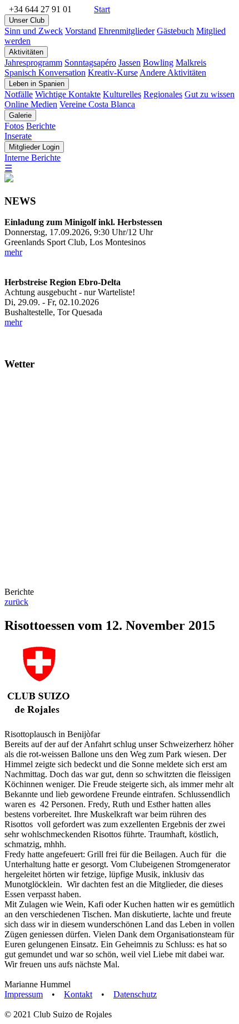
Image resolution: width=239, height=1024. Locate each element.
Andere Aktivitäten (173, 72)
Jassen (129, 62)
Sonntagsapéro (90, 62)
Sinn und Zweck (33, 31)
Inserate (18, 136)
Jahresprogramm (33, 62)
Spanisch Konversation (45, 72)
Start (102, 9)
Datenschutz (135, 994)
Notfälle (18, 94)
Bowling (158, 62)
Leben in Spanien (36, 83)
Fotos (14, 126)
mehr (13, 252)
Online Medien (30, 104)
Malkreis (191, 62)
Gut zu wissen (210, 94)
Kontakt (78, 994)
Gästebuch (175, 31)
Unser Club (26, 20)
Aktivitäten (26, 52)
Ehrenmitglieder (126, 31)
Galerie (20, 115)
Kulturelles (122, 94)
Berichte (41, 126)
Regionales (162, 94)
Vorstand (80, 31)
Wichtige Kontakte (68, 94)
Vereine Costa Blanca (97, 104)
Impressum (23, 994)
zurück (16, 602)
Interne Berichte (32, 157)
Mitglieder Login (34, 147)
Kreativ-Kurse (113, 72)
